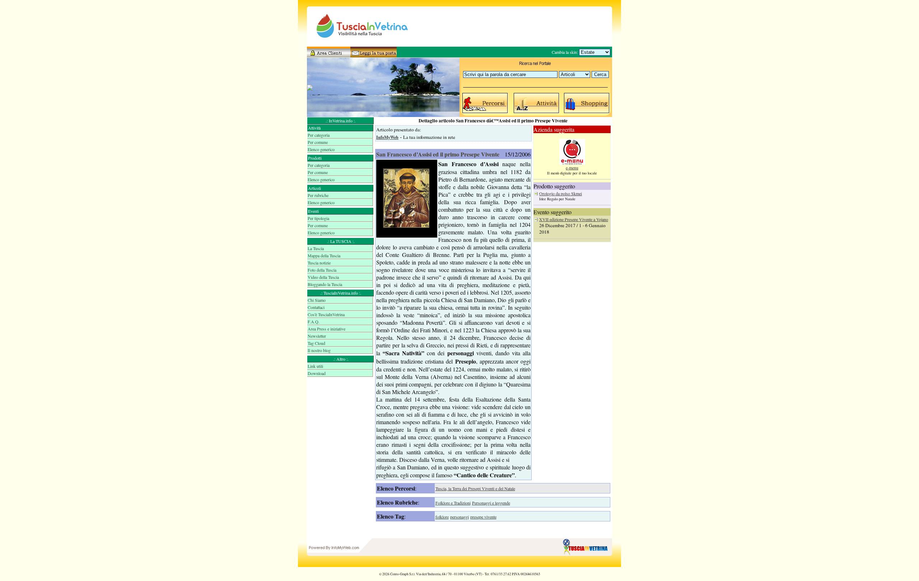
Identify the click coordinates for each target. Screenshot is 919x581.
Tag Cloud (316, 343)
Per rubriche (318, 195)
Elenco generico (321, 149)
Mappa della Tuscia (324, 255)
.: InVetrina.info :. (341, 120)
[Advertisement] (340, 405)
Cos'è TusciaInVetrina (326, 314)
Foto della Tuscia (322, 270)
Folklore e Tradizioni (453, 503)
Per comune (318, 142)
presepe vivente (483, 517)
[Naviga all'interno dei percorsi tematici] (485, 113)
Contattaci (316, 307)
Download (317, 373)
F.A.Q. (313, 321)
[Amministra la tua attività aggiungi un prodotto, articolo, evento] (328, 55)
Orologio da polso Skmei (560, 193)
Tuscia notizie (319, 263)
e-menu (572, 167)
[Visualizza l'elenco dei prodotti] (587, 113)
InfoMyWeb (387, 137)
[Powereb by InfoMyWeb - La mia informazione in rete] (334, 565)
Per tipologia (318, 218)
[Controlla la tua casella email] (371, 55)
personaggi (459, 517)
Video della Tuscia (323, 277)
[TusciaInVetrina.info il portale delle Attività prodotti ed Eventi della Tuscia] (355, 45)
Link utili (315, 366)
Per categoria (319, 135)
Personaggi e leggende (491, 503)
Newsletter (317, 336)
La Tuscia (316, 248)
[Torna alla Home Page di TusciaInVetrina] (586, 565)
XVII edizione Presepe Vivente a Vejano (573, 219)
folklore (442, 517)
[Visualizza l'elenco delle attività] (537, 113)
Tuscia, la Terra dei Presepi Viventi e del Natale (475, 488)
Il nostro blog (319, 350)
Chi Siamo (317, 300)
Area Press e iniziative (326, 329)
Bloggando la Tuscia (325, 284)
